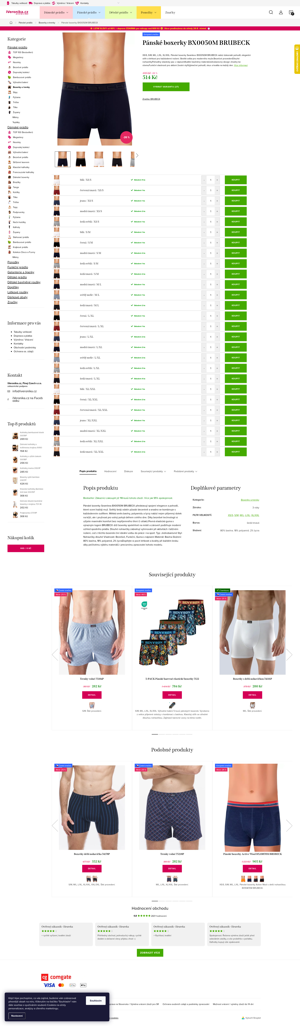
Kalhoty (16, 227)
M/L (242, 515)
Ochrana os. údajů (23, 351)
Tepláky (16, 122)
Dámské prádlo (18, 127)
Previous (55, 654)
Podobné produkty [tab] (184, 471)
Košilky (16, 192)
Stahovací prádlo (21, 237)
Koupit (236, 179)
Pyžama (16, 97)
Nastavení (17, 1016)
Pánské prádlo (17, 47)
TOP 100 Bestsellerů (23, 52)
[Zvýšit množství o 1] (217, 180)
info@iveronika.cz (24, 391)
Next (289, 654)
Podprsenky (19, 212)
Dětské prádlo (17, 277)
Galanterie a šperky (21, 272)
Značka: (151, 99)
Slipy (15, 92)
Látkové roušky (18, 292)
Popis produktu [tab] (88, 471)
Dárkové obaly (18, 297)
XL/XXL (255, 515)
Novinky (17, 62)
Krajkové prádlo (20, 247)
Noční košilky (19, 222)
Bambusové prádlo (22, 77)
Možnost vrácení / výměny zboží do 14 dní (233, 1004)
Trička (16, 102)
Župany (16, 112)
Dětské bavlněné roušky (24, 282)
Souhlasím (96, 1000)
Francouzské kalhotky (23, 172)
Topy (15, 207)
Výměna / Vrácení (65, 3)
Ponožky (13, 262)
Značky (13, 302)
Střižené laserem (21, 162)
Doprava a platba (42, 3)
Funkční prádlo (18, 267)
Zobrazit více (150, 952)
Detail (92, 694)
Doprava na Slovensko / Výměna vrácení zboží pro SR (133, 1004)
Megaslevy (18, 57)
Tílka (15, 107)
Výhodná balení (20, 82)
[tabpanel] (92, 658)
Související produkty (152, 471)
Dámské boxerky (21, 177)
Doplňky (13, 287)
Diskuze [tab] (128, 471)
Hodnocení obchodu (150, 908)
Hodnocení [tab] (110, 471)
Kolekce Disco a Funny (24, 252)
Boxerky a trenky (21, 87)
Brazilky (16, 182)
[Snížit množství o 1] (204, 180)
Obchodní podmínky (25, 347)
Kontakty (84, 3)
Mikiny (15, 117)
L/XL (247, 515)
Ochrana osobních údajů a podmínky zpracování (186, 1004)
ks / (25, 548)
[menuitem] (56, 12)
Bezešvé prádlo (20, 67)
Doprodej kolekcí (21, 72)
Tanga (16, 187)
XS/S (230, 515)
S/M (236, 515)
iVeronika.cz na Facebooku (27, 399)
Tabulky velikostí (19, 3)
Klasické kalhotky (21, 167)
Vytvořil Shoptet (253, 1017)
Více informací (241, 65)
